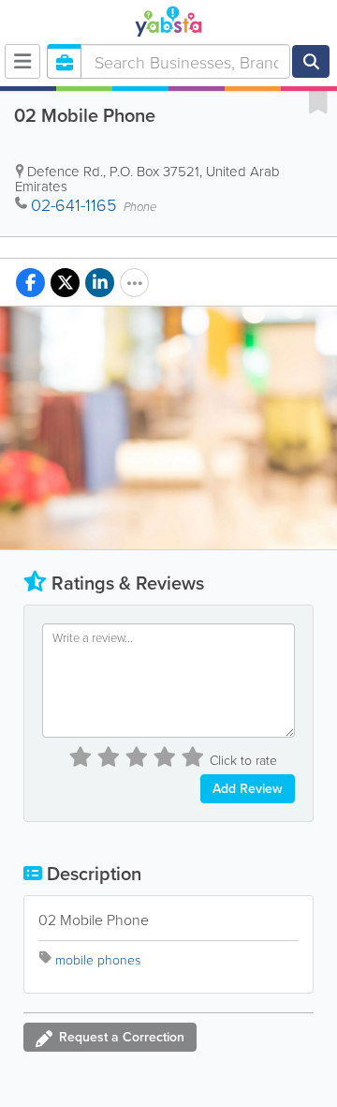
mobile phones (97, 959)
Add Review (247, 788)
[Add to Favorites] (318, 101)
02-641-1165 (73, 204)
